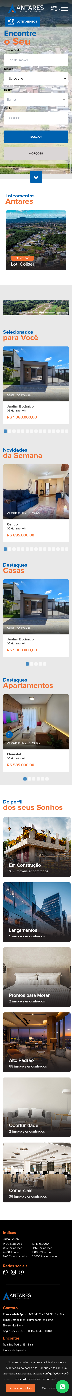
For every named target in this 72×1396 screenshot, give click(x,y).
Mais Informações (53, 1388)
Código (8, 108)
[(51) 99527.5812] (62, 1386)
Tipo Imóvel (11, 50)
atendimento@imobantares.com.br (33, 1320)
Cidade (8, 69)
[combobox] (34, 60)
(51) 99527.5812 (55, 1314)
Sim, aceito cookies (20, 1388)
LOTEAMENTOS (27, 21)
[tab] (5, 431)
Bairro (8, 89)
